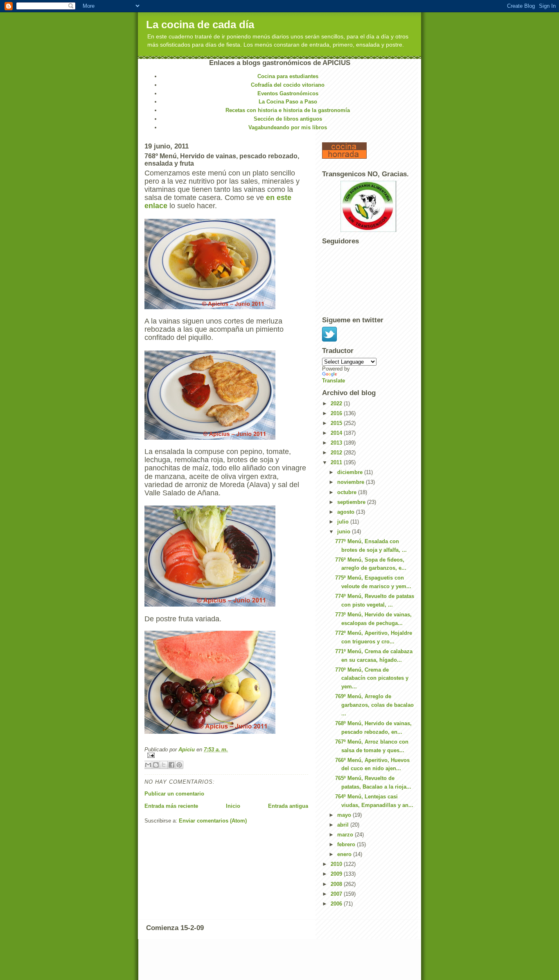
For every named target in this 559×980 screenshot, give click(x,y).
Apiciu (187, 749)
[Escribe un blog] (156, 765)
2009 (337, 874)
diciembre (350, 472)
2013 (337, 443)
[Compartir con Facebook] (171, 765)
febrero (347, 844)
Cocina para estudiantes (287, 76)
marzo (346, 835)
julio (343, 522)
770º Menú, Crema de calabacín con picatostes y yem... (371, 678)
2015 (337, 423)
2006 (337, 904)
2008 (337, 884)
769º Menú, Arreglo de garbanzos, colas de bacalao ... (374, 705)
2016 (337, 413)
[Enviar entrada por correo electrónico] (226, 755)
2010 (337, 864)
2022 (337, 403)
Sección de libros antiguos (288, 119)
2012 (337, 453)
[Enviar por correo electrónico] (148, 765)
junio (344, 531)
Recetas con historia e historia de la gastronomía (287, 110)
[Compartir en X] (164, 765)
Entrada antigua (288, 806)
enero (345, 854)
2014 (337, 433)
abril (343, 825)
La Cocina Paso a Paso (288, 102)
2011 (337, 462)
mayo (345, 815)
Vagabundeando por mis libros (287, 127)
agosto (346, 512)
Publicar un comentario (174, 794)
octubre (347, 492)
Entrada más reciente (171, 806)
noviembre (351, 482)
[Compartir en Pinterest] (179, 765)
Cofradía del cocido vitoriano (288, 85)
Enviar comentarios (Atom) (213, 821)
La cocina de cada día (200, 24)
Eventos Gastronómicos (287, 93)
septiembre (352, 502)
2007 (337, 894)
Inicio (233, 806)
